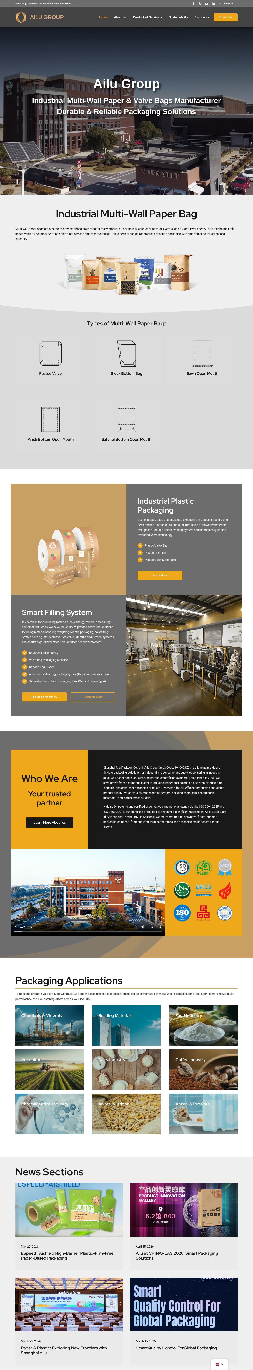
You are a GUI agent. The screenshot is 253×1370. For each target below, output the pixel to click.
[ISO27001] (225, 905)
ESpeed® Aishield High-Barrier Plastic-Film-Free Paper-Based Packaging (67, 1256)
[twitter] (200, 3)
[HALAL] (182, 883)
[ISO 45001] (182, 905)
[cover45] (184, 1184)
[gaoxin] (225, 883)
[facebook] (193, 3)
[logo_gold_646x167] (39, 12)
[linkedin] (213, 3)
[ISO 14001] (203, 860)
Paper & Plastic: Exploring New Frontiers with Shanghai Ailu (64, 1350)
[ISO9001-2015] (182, 860)
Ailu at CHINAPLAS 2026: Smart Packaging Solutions (177, 1256)
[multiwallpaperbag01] (126, 250)
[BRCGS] (203, 883)
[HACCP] (225, 860)
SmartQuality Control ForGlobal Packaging (176, 1348)
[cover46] (69, 1279)
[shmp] (203, 905)
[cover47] (184, 1279)
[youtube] (206, 3)
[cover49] (69, 1184)
